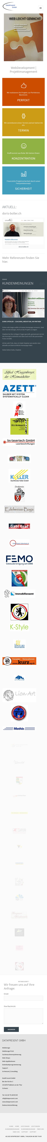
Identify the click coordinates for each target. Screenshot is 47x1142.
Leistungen (25, 1126)
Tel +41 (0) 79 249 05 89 (10, 1095)
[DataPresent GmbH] (23, 1120)
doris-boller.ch (11, 213)
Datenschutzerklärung (9, 1105)
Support (5, 1068)
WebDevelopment (23, 68)
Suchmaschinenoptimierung (11, 1054)
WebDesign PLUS (8, 1051)
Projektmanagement (23, 71)
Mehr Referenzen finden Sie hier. (20, 260)
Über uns (40, 1129)
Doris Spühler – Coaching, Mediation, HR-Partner (21, 322)
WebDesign (6, 1048)
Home (11, 1126)
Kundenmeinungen (12, 1129)
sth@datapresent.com (10, 1098)
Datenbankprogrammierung (11, 1065)
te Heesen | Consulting (10, 1071)
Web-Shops (6, 1058)
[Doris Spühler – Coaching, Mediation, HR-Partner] (23, 302)
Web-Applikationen (8, 1061)
